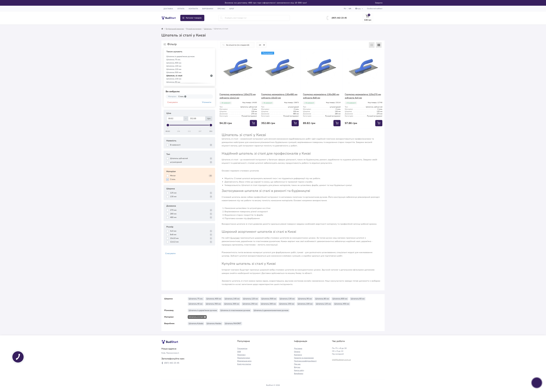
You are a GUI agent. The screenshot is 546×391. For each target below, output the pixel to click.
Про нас (221, 9)
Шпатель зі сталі (174, 75)
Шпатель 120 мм (173, 69)
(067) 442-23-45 (339, 18)
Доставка (168, 9)
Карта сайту (299, 370)
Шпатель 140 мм (173, 66)
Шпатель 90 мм (173, 82)
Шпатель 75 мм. (173, 59)
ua (350, 8)
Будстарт (235, 238)
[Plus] (250, 133)
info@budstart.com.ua (341, 360)
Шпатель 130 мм (173, 79)
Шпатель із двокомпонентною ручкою (271, 310)
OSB (239, 351)
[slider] (168, 125)
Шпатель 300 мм (231, 304)
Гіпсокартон (242, 348)
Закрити (378, 3)
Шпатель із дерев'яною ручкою (180, 56)
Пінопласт (241, 355)
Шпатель (208, 29)
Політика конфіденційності (305, 361)
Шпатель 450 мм (341, 304)
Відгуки (297, 367)
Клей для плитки (244, 364)
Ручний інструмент (194, 29)
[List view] (372, 45)
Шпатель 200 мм (268, 304)
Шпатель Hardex (214, 323)
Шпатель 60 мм (358, 298)
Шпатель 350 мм (213, 304)
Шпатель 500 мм (173, 72)
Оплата (180, 9)
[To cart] (253, 123)
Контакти (193, 9)
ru (345, 8)
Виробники (207, 9)
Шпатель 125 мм (323, 304)
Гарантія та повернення (304, 358)
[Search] (221, 18)
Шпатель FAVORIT (233, 323)
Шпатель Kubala (196, 323)
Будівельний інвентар (175, 29)
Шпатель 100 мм (305, 304)
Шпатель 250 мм (250, 304)
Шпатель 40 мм (195, 304)
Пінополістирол (243, 358)
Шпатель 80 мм (322, 298)
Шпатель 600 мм (339, 298)
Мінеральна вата (244, 361)
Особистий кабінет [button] (374, 8)
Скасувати (172, 102)
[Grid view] (379, 45)
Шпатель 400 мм (173, 63)
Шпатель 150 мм (286, 304)
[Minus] (225, 133)
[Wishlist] (255, 54)
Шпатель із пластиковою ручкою (235, 310)
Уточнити (206, 102)
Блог (231, 9)
